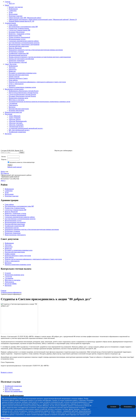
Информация (13, 9)
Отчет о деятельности (16, 84)
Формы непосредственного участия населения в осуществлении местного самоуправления (40, 57)
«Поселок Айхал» (15, 119)
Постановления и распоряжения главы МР (23, 26)
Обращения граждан (12, 227)
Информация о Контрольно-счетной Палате (24, 91)
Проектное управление (16, 60)
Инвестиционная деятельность (15, 235)
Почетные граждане (15, 16)
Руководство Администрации (19, 28)
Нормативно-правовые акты (18, 98)
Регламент (8, 250)
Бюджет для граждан (16, 7)
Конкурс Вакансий (15, 48)
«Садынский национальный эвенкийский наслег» (26, 128)
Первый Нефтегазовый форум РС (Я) (21, 21)
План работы (13, 80)
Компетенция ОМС (15, 35)
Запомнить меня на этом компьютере (22, 162)
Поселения (8, 114)
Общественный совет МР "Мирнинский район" (25, 18)
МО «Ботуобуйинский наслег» (19, 130)
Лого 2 (3, 180)
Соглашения (13, 103)
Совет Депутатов (10, 64)
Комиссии (12, 71)
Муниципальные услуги (17, 39)
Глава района (13, 25)
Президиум (12, 69)
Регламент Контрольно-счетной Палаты (22, 96)
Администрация (10, 23)
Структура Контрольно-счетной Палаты (22, 94)
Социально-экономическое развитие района (24, 41)
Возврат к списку (7, 372)
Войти (3, 171)
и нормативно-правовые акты (22, 250)
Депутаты (12, 67)
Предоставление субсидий (18, 62)
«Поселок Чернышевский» (18, 121)
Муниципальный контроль (18, 55)
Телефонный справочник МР (19, 53)
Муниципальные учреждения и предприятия (24, 44)
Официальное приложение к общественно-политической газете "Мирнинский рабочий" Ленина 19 (43, 19)
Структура (8, 276)
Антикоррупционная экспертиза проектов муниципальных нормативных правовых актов (39, 101)
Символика (13, 10)
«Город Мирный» (15, 116)
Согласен (113, 406)
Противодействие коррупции (19, 46)
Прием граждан (14, 76)
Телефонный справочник (17, 132)
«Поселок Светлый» (16, 123)
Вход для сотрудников (12, 389)
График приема (10, 254)
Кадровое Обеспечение (17, 32)
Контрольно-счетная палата (14, 89)
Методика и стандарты (16, 100)
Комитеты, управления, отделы (19, 34)
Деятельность (13, 105)
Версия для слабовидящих (14, 391)
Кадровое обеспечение (16, 110)
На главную (5, 173)
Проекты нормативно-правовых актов (18, 264)
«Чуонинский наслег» (16, 126)
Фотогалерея (13, 14)
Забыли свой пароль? (14, 167)
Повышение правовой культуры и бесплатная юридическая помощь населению (36, 50)
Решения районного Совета (18, 78)
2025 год (12, 3)
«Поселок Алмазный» (16, 125)
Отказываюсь (128, 406)
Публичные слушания (16, 51)
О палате (8, 273)
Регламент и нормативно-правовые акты (22, 73)
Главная (7, 1)
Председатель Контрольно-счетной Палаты (23, 92)
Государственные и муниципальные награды (24, 43)
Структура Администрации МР (19, 30)
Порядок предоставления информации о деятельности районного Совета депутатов (37, 82)
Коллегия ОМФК (11, 283)
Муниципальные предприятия (15, 222)
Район (7, 5)
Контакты (12, 85)
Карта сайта (9, 388)
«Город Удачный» (15, 117)
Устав (11, 12)
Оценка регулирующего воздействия (21, 59)
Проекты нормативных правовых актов (22, 87)
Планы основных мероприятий (19, 37)
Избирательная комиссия (13, 112)
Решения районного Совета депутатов (18, 255)
